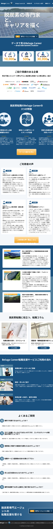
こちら (31, 425)
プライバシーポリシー (48, 522)
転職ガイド (47, 3)
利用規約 (42, 522)
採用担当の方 (38, 522)
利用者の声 (29, 3)
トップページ (12, 522)
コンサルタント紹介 (38, 3)
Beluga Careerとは (20, 3)
